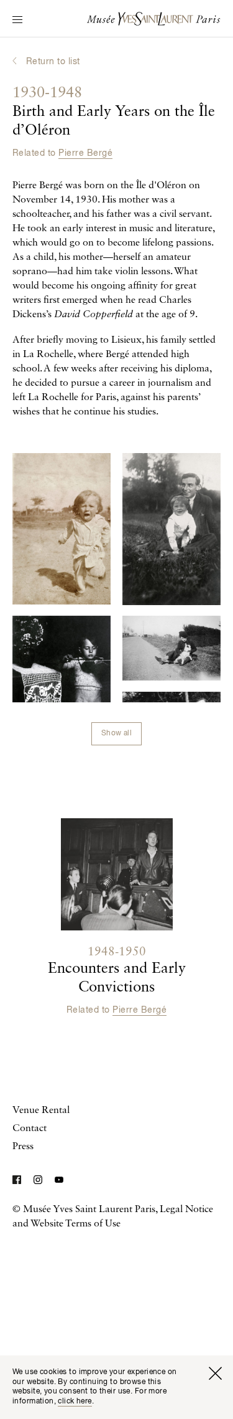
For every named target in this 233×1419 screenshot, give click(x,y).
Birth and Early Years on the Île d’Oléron (113, 112)
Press (23, 1147)
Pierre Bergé (85, 153)
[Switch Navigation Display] (17, 20)
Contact (29, 1129)
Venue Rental (41, 1111)
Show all (116, 733)
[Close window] (215, 1373)
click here (74, 1401)
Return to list (53, 61)
